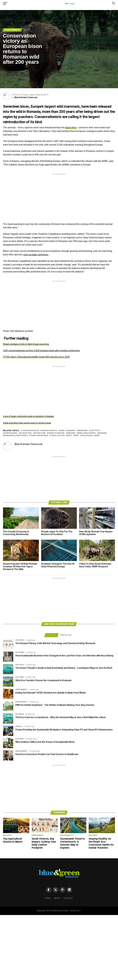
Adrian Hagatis (49, 431)
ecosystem (26, 433)
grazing (71, 433)
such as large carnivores (35, 254)
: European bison (30, 431)
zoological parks (90, 436)
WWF (76, 436)
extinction (39, 433)
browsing (82, 431)
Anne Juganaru (67, 431)
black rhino (70, 127)
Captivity (95, 431)
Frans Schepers (56, 433)
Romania (102, 433)
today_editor (58, 436)
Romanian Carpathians (16, 436)
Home (48, 898)
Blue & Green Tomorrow (26, 97)
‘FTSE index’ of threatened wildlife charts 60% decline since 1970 (36, 357)
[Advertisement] (59, 196)
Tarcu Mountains (39, 436)
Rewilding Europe (87, 433)
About (57, 898)
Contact (68, 898)
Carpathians (10, 433)
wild (69, 436)
